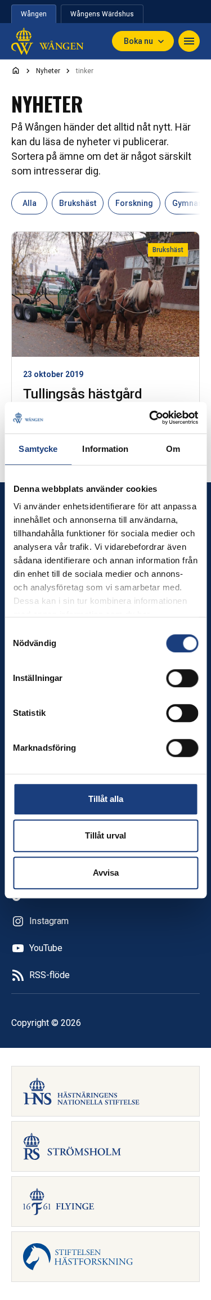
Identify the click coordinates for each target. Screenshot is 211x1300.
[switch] (182, 678)
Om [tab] (173, 449)
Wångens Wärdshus (102, 14)
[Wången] (47, 41)
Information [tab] (105, 449)
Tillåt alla (105, 799)
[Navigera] (189, 41)
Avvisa (106, 872)
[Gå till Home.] (15, 70)
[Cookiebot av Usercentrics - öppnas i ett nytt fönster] (150, 417)
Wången (34, 14)
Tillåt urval (105, 835)
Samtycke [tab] (38, 449)
